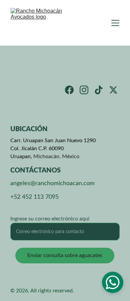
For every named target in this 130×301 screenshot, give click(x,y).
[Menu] (115, 23)
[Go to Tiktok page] (98, 90)
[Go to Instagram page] (84, 90)
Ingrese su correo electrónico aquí (49, 218)
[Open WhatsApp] (112, 282)
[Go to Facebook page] (69, 90)
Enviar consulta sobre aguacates (64, 255)
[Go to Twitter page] (113, 90)
